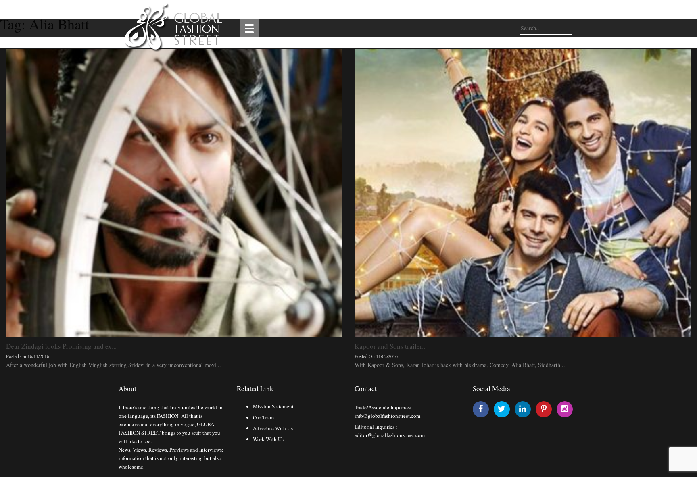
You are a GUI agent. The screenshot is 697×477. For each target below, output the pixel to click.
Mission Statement (273, 406)
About (127, 388)
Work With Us (268, 439)
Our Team (263, 417)
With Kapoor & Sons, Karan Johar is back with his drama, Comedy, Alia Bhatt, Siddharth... (460, 365)
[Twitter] (501, 408)
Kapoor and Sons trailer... (391, 346)
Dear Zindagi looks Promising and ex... (61, 346)
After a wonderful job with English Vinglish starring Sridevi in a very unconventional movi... (113, 365)
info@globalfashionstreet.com (387, 415)
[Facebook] (480, 408)
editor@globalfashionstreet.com (390, 435)
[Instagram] (564, 408)
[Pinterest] (544, 408)
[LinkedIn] (522, 408)
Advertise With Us (273, 428)
